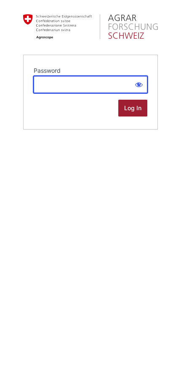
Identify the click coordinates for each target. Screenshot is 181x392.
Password (47, 70)
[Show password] (138, 84)
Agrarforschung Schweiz (90, 27)
